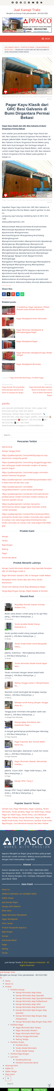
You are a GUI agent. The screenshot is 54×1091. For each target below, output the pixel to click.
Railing (5, 549)
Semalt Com (7, 808)
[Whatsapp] (22, 294)
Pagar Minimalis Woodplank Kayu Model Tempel (34, 353)
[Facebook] (13, 2)
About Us (6, 889)
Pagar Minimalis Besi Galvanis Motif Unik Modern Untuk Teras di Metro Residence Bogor (40, 389)
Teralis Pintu (27, 814)
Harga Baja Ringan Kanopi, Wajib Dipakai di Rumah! (25, 591)
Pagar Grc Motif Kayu (35, 811)
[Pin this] (13, 294)
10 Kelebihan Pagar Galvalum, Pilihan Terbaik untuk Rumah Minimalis (32, 308)
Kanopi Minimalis (26, 817)
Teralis (5, 540)
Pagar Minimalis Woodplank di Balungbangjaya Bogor (29, 331)
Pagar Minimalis (21, 808)
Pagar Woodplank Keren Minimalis (31, 318)
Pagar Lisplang (35, 808)
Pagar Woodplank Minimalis (28, 364)
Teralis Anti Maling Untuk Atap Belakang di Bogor (23, 587)
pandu (6, 403)
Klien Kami (6, 910)
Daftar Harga (7, 898)
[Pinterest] (21, 2)
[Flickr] (37, 2)
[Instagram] (25, 2)
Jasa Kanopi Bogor (10, 902)
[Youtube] (33, 2)
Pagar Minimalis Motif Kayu (20, 377)
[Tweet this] (8, 294)
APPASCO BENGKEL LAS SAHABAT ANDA (19, 894)
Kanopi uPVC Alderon (11, 906)
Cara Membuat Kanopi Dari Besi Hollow (31, 823)
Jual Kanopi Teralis (13, 962)
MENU (47, 39)
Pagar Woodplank (9, 919)
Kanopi (5, 536)
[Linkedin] (29, 2)
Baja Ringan (7, 545)
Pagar (4, 553)
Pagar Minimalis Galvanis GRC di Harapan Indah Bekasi (26, 575)
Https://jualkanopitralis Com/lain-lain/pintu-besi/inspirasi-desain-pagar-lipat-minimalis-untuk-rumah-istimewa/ (24, 507)
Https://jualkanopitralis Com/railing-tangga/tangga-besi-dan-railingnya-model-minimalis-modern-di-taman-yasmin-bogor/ (27, 465)
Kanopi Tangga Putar (11, 451)
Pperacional (7, 447)
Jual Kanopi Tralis (27, 10)
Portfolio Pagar (38, 377)
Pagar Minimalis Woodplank (14, 915)
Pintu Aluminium (26, 820)
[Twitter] (17, 2)
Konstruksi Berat (9, 557)
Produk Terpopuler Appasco (14, 927)
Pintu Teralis (7, 923)
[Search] (8, 1078)
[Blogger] (41, 2)
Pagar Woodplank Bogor (27, 341)
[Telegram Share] (18, 294)
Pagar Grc (39, 817)
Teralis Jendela (18, 811)
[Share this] (4, 294)
